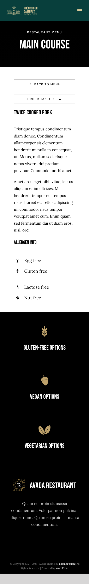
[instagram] (44, 540)
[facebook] (21, 540)
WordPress (62, 568)
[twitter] (33, 540)
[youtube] (56, 540)
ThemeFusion (67, 563)
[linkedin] (67, 540)
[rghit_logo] (31, 8)
